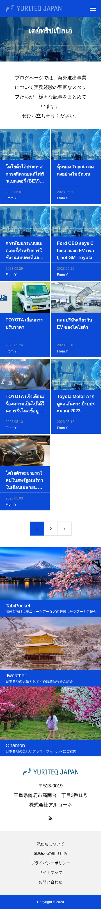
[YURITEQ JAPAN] (33, 8)
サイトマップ (50, 872)
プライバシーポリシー (50, 863)
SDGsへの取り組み (51, 853)
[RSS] (50, 818)
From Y (11, 198)
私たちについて (50, 844)
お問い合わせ (50, 882)
